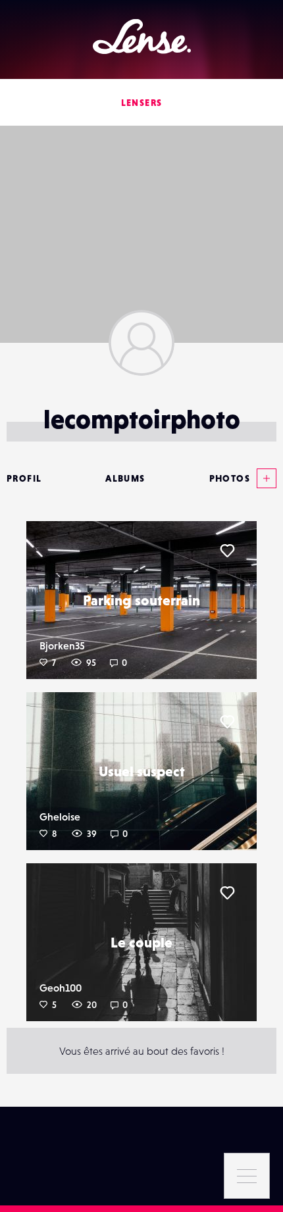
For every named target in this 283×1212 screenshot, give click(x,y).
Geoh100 (60, 988)
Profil (24, 478)
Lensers (142, 102)
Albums (125, 478)
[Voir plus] (263, 478)
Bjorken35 (62, 645)
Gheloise (59, 816)
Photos (229, 478)
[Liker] (227, 551)
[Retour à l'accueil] (142, 36)
